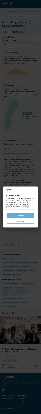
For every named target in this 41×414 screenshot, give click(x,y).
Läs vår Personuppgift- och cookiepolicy (17, 207)
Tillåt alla (20, 215)
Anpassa (20, 221)
